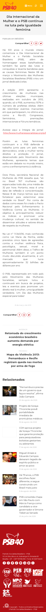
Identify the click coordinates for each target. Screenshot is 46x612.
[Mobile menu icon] (41, 5)
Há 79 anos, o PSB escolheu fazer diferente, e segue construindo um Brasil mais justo (29, 481)
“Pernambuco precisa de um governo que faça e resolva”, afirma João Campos (31, 392)
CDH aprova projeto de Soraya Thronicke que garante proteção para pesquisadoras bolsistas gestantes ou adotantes (31, 436)
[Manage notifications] (7, 605)
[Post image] (10, 391)
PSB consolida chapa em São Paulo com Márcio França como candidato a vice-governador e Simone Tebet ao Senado (31, 505)
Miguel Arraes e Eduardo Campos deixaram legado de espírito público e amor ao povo (30, 459)
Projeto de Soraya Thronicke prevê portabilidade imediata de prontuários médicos (30, 412)
